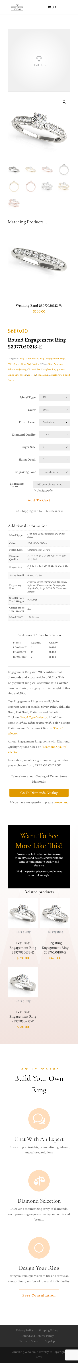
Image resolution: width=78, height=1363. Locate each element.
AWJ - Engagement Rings (52, 358)
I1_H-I (31, 375)
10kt (50, 364)
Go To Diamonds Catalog (39, 793)
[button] (64, 102)
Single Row (56, 375)
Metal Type (28, 397)
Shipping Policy (48, 1330)
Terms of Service (29, 1341)
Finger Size (28, 447)
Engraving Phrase (17, 485)
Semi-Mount (42, 375)
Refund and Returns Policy (37, 1335)
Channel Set (33, 369)
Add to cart (39, 500)
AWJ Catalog (33, 364)
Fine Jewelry (21, 375)
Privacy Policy (25, 1330)
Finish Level (27, 422)
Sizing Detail (27, 459)
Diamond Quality (24, 434)
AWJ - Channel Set (29, 358)
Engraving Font (25, 472)
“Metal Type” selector (33, 717)
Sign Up (50, 1341)
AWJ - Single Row (17, 364)
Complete (46, 369)
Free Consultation (39, 1295)
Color (32, 410)
